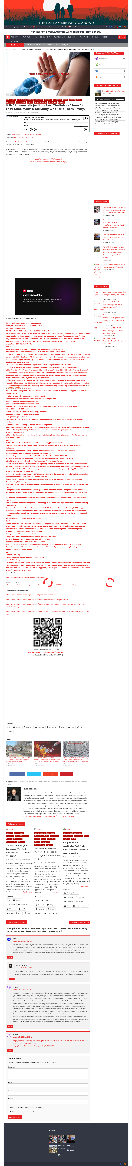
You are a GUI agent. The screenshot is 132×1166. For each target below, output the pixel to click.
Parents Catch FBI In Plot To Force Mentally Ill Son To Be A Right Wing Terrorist (113, 330)
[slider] (121, 99)
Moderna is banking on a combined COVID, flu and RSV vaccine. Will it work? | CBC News (40, 458)
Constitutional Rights (41, 836)
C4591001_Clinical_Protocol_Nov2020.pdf (22, 414)
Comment (12, 1067)
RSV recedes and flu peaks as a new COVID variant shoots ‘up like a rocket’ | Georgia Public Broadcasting (47, 474)
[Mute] (117, 99)
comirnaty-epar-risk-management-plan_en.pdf (25, 396)
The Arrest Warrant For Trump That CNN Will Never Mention (17, 922)
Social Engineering (40, 102)
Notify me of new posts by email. (22, 1112)
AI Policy (14, 41)
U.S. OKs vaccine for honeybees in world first (23, 518)
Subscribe (71, 37)
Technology (52, 102)
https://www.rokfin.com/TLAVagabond (48, 159)
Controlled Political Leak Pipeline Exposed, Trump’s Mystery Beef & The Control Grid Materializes (114, 210)
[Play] (98, 99)
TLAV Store (84, 37)
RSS (32, 137)
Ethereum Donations (75, 27)
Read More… (27, 892)
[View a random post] (124, 37)
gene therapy (42, 782)
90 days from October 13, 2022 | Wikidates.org (24, 326)
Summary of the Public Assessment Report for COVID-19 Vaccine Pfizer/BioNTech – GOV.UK (41, 406)
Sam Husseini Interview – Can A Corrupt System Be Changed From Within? (114, 237)
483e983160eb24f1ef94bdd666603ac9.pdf (22, 401)
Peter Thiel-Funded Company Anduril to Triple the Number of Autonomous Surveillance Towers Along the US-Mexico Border (114, 252)
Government (57, 100)
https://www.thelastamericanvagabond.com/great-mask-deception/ (31, 595)
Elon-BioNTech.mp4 (13, 560)
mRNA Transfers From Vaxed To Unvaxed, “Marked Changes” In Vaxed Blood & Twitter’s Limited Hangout (47, 370)
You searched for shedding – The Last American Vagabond (29, 425)
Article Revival (18, 833)
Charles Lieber (18, 782)
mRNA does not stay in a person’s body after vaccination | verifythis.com (34, 349)
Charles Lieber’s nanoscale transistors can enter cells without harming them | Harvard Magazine (44, 529)
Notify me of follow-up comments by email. (26, 1107)
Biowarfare (29, 100)
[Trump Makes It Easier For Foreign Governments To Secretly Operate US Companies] (70, 1146)
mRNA (63, 782)
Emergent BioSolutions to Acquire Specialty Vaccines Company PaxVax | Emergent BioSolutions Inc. (45, 490)
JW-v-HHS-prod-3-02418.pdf (17, 409)
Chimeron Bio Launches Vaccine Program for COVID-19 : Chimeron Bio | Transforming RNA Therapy (44, 508)
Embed (38, 134)
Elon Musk (33, 782)
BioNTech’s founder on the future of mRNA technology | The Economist (34, 443)
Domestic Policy (40, 833)
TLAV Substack (59, 37)
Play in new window (19, 134)
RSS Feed (106, 37)
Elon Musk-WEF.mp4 (13, 555)
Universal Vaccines (81, 782)
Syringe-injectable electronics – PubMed (22, 534)
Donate (43, 27)
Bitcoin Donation (51, 27)
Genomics (48, 100)
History (43, 839)
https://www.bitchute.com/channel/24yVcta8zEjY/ (47, 162)
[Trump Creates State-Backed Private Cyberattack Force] (70, 1151)
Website (11, 1099)
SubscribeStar (87, 27)
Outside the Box (11, 842)
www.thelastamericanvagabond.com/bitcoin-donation (48, 652)
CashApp (95, 27)
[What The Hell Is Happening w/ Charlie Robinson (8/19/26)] (62, 1147)
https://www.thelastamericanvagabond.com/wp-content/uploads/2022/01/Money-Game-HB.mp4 (41, 585)
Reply (10, 957)
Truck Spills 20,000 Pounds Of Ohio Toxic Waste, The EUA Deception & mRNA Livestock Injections (18, 760)
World (74, 839)
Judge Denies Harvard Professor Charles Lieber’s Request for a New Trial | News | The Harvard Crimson (46, 524)
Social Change (40, 845)
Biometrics (20, 100)
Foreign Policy (68, 836)
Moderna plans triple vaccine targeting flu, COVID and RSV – (29, 453)
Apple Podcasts (18, 137)
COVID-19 (26, 782)
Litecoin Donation (63, 27)
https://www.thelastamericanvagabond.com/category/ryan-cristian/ (49, 816)
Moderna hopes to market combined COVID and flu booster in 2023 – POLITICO (36, 456)
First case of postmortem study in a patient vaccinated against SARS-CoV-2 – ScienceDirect (42, 367)
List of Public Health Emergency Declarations (23, 323)
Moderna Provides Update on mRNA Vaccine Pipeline (26, 477)
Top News (15, 37)
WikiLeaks (21, 842)
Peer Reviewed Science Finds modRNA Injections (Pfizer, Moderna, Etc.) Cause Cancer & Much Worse (47, 760)
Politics (79, 100)
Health (65, 100)
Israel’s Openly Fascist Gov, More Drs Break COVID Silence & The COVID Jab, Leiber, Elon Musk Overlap (45, 526)
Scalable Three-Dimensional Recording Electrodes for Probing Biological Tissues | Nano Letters (43, 544)
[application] (110, 99)
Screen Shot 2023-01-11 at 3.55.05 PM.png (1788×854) (26, 412)
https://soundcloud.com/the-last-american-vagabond (26, 578)
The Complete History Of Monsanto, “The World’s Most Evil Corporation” (114, 341)
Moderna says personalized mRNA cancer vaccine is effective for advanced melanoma (40, 451)
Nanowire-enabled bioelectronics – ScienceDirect (25, 542)
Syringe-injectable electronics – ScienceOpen (24, 531)
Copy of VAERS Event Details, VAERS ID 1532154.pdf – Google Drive (31, 399)
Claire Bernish (51, 862)
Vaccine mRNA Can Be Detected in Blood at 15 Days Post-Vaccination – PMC (35, 352)
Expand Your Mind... (22, 836)
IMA (36, 37)
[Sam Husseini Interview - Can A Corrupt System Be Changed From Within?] (71, 1138)
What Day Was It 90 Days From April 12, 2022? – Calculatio (28, 331)
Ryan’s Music (103, 27)
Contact (36, 27)
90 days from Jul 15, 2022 (15, 328)
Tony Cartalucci (83, 857)
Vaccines (9, 784)
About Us (29, 27)
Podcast (72, 100)
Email (27, 137)
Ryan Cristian (21, 102)
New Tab (9, 347)
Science (29, 102)
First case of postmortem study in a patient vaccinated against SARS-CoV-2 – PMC (38, 365)
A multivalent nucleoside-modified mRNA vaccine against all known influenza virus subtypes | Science (46, 510)
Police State (51, 839)
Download (30, 134)
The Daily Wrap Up (21, 142)
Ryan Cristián (23, 112)
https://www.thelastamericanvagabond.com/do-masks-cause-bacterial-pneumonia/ (37, 600)
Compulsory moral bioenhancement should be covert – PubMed (31, 537)
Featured (9, 839)
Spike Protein (69, 782)
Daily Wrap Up (10, 100)
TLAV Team (27, 37)
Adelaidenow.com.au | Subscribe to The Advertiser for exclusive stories (34, 461)
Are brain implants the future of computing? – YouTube (28, 539)
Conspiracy (38, 100)
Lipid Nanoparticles (53, 782)
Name (10, 1082)
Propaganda (10, 102)
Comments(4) (34, 112)
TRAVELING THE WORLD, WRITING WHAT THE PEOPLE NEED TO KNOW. (66, 31)
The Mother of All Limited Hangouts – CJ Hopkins (25, 557)
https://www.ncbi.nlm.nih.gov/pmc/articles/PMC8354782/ (34, 1046)
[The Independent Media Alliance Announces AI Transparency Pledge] (60, 1155)
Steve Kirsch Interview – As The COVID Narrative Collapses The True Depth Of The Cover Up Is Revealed (80, 923)
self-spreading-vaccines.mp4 (18, 417)
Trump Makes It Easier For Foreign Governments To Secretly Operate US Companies (57, 45)
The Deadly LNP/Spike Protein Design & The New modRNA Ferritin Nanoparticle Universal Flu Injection (76, 760)
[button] (120, 37)
